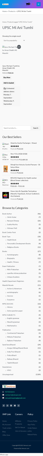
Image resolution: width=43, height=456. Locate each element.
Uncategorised (7, 374)
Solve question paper (15, 311)
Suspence (10, 300)
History (10, 307)
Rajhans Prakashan (14, 341)
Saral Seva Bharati (9, 345)
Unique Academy (13, 277)
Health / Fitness (13, 262)
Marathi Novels (7, 285)
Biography (11, 258)
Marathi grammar (13, 322)
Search (35, 128)
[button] (33, 4)
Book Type (6, 237)
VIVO (9, 370)
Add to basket (9, 83)
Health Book (11, 240)
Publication (6, 330)
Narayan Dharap (13, 221)
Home (4, 22)
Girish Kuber (11, 217)
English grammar (13, 318)
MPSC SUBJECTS (8, 315)
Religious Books (13, 247)
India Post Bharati (13, 352)
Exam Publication (8, 266)
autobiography (12, 292)
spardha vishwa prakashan (17, 273)
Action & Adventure (14, 289)
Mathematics (12, 326)
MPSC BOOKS (7, 304)
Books (4, 251)
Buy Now (7, 77)
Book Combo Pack (9, 232)
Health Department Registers (13, 281)
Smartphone (6, 367)
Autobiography (12, 255)
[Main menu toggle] (39, 4)
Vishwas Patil (12, 228)
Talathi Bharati (12, 363)
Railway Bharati (12, 359)
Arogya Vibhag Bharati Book (17, 348)
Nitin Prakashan (13, 269)
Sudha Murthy (12, 224)
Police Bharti (11, 355)
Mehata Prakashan (14, 337)
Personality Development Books (19, 243)
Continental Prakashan (15, 333)
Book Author (7, 214)
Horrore (10, 296)
